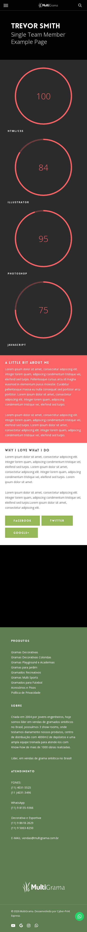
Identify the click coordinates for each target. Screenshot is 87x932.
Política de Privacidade (25, 693)
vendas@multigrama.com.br (40, 838)
